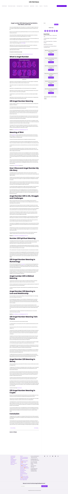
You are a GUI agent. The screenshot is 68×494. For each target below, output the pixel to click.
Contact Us (15, 463)
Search (56, 24)
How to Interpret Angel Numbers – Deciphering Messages (34, 462)
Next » (45, 98)
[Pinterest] (55, 456)
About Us (12, 463)
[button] (62, 6)
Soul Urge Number (13, 460)
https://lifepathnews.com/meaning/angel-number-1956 (20, 129)
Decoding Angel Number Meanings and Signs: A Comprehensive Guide (34, 469)
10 (55, 96)
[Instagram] (47, 456)
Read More (51, 54)
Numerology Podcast (13, 459)
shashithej (51, 52)
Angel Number (14, 134)
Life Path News (34, 2)
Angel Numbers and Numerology (48, 44)
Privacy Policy (12, 464)
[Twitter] (44, 456)
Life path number (16, 165)
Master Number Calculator (13, 458)
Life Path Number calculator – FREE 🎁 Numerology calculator (24, 462)
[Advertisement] (34, 14)
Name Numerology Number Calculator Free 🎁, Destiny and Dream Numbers (24, 467)
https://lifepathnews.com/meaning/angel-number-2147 (20, 235)
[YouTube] (52, 456)
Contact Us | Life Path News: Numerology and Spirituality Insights (24, 458)
